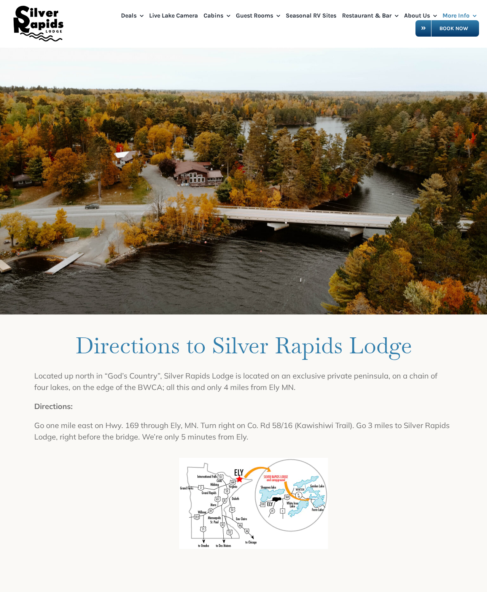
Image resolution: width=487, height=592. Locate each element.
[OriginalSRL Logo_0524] (39, 7)
